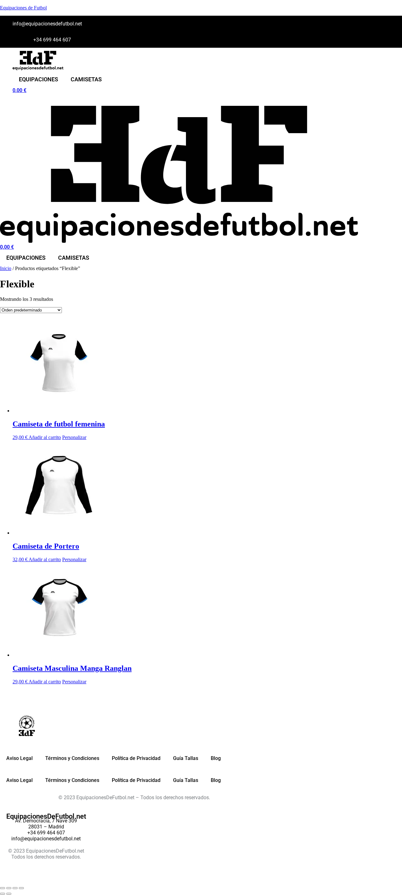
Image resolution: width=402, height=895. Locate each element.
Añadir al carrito (45, 437)
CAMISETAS (86, 79)
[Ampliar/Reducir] (2, 888)
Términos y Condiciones (72, 758)
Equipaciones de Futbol (23, 7)
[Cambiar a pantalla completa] (8, 888)
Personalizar (74, 437)
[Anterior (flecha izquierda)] (2, 894)
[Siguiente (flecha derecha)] (8, 894)
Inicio (5, 268)
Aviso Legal (19, 758)
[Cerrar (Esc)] (21, 888)
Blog (216, 758)
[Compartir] (15, 888)
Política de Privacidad (136, 758)
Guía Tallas (185, 758)
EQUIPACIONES (38, 79)
